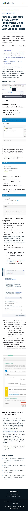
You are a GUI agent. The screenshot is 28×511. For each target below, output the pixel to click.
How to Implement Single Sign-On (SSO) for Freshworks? (14, 471)
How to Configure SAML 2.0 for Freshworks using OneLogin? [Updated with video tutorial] (15, 460)
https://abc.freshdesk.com (9, 431)
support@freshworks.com (14, 496)
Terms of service (8, 501)
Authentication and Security (10, 10)
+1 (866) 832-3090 (14, 494)
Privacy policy (20, 501)
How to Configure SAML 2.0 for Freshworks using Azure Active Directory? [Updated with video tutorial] (15, 477)
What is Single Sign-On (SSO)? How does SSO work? (14, 466)
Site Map (15, 503)
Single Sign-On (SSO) (8, 13)
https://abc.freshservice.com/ (10, 430)
